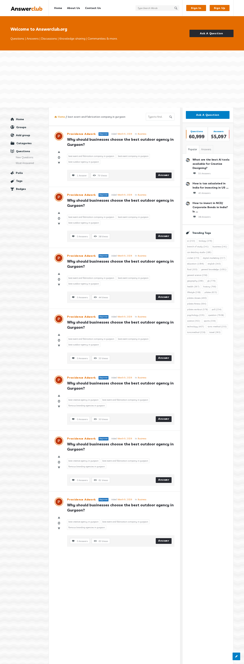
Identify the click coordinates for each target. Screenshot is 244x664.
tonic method (217, 326)
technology (195, 326)
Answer (163, 175)
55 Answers (204, 173)
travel (215, 332)
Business (142, 134)
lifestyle (194, 292)
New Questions (24, 157)
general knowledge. (213, 269)
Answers (206, 149)
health (193, 286)
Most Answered (25, 163)
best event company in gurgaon (133, 156)
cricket (193, 258)
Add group (23, 135)
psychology (196, 315)
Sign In (196, 8)
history (209, 286)
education (195, 263)
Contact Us (93, 8)
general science (197, 275)
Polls (19, 173)
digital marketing (214, 258)
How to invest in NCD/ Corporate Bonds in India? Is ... (210, 207)
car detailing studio (199, 252)
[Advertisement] (122, 79)
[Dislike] (59, 163)
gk (211, 281)
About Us (73, 8)
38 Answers (204, 216)
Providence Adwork (81, 134)
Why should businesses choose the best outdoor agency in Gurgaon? (120, 142)
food (192, 269)
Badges (21, 189)
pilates (211, 292)
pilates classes (197, 298)
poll (217, 309)
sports (210, 321)
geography (195, 281)
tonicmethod (196, 332)
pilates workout (197, 309)
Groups (21, 127)
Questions (23, 151)
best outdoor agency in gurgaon (83, 162)
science (193, 321)
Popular (192, 149)
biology (205, 241)
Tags (19, 181)
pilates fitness (196, 303)
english (214, 263)
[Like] (59, 152)
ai (191, 241)
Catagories (24, 143)
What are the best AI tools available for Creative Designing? (211, 164)
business (220, 246)
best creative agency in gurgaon (83, 400)
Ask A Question (211, 33)
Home (58, 8)
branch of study (198, 246)
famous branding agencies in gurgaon (86, 405)
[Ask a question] (236, 656)
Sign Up (220, 8)
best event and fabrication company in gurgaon (91, 156)
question (216, 315)
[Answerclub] (29, 8)
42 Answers (204, 193)
